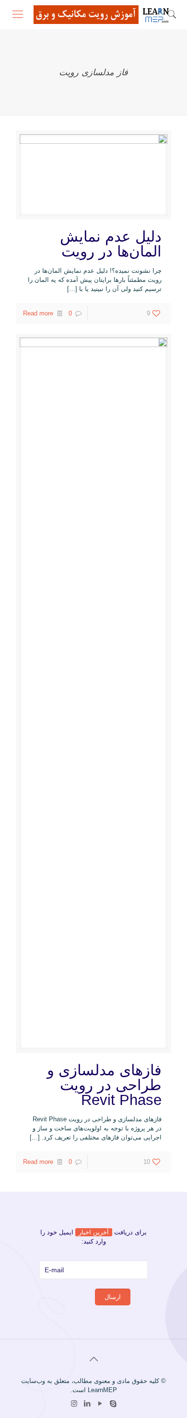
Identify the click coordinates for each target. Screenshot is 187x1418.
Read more (38, 313)
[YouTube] (100, 1403)
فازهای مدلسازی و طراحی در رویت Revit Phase (104, 1085)
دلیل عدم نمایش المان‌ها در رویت (111, 244)
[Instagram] (74, 1403)
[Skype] (113, 1403)
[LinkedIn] (87, 1403)
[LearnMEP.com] (103, 14)
